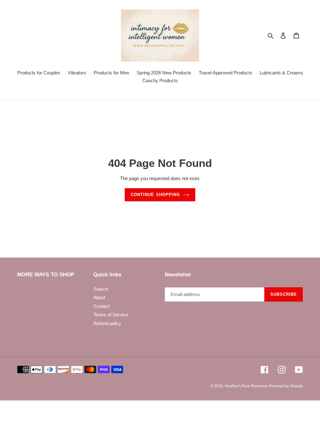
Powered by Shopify (286, 386)
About (99, 297)
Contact (101, 306)
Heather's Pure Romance (246, 386)
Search (100, 289)
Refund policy (107, 323)
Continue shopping (155, 194)
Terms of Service (110, 314)
